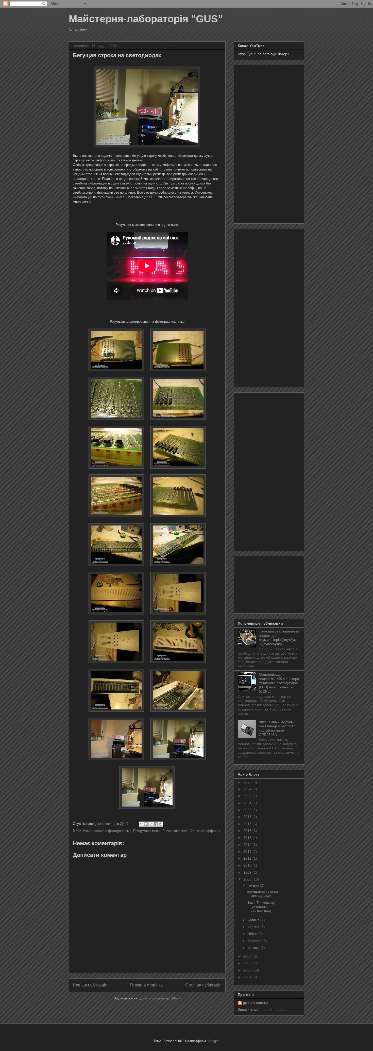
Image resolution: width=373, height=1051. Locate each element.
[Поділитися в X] (151, 824)
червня (254, 927)
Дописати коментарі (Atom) (160, 998)
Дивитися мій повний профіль (262, 1010)
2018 (247, 817)
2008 (247, 879)
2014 (247, 845)
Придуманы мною (146, 831)
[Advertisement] (269, 143)
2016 (247, 831)
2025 (247, 782)
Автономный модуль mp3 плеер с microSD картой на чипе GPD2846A (277, 728)
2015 (247, 838)
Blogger (213, 1041)
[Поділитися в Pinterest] (160, 824)
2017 (247, 824)
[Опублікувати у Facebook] (155, 824)
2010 (247, 865)
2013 (247, 851)
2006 (247, 963)
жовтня (254, 920)
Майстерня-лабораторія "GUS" (146, 18)
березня (255, 941)
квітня (253, 934)
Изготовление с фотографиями (107, 831)
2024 (247, 789)
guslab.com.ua (255, 1003)
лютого (254, 948)
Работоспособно (175, 831)
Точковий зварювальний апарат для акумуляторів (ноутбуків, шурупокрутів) (279, 637)
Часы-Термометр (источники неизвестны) (261, 907)
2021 (247, 803)
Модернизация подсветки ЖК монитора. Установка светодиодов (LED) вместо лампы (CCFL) (279, 682)
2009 (247, 872)
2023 (247, 796)
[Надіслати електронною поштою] (141, 824)
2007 (247, 956)
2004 (247, 977)
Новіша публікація (90, 985)
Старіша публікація (203, 985)
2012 (247, 858)
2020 (247, 810)
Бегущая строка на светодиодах (262, 893)
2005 (247, 970)
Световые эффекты (205, 831)
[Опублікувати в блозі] (146, 824)
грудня (254, 885)
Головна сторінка (146, 985)
